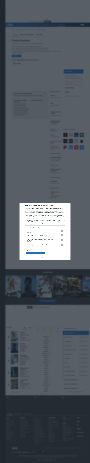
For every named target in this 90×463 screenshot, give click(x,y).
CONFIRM (35, 253)
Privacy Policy (52, 257)
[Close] (68, 205)
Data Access (45, 257)
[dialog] (45, 231)
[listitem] (45, 228)
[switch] (61, 231)
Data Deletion (37, 257)
